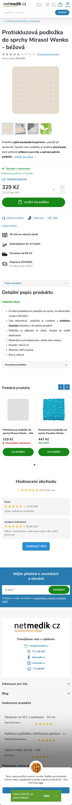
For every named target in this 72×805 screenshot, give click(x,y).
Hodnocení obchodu (36, 481)
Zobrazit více (36, 546)
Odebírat (59, 589)
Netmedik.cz (38, 657)
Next (67, 387)
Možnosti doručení (17, 179)
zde (41, 782)
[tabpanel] (18, 427)
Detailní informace (23, 156)
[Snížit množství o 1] (62, 191)
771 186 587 (38, 651)
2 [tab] (37, 465)
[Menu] (67, 4)
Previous (61, 387)
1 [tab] (34, 465)
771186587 (39, 668)
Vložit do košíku (36, 202)
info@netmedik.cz (38, 645)
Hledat (62, 12)
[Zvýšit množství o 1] (62, 187)
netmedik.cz (38, 663)
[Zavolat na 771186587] (47, 5)
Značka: (9, 225)
